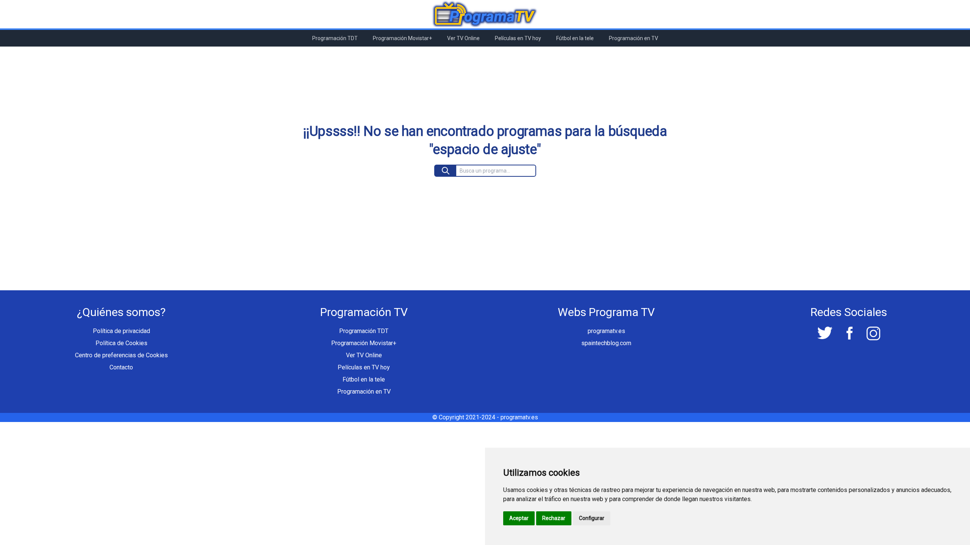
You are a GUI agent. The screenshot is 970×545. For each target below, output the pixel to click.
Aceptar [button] (519, 518)
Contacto (121, 367)
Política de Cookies (121, 343)
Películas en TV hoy (518, 38)
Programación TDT (335, 38)
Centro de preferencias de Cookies (121, 355)
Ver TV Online (463, 38)
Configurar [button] (591, 518)
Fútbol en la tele (575, 38)
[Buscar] (446, 170)
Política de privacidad (121, 331)
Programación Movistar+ (402, 38)
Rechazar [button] (553, 518)
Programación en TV (633, 38)
